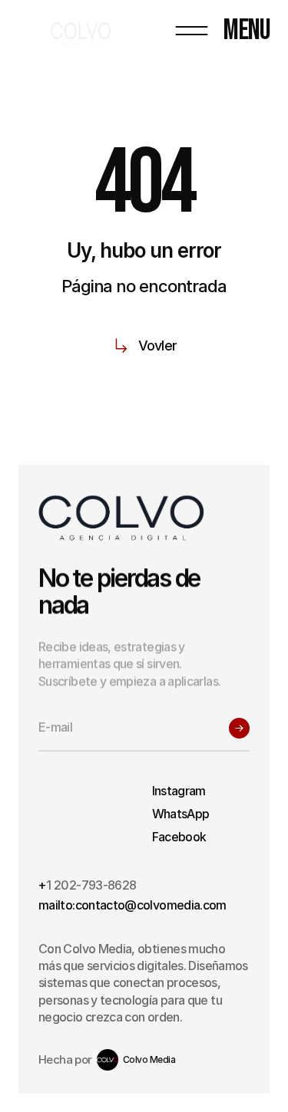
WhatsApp (181, 813)
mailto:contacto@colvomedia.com (132, 905)
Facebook (179, 836)
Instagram (179, 790)
